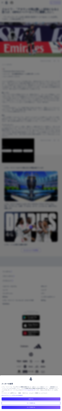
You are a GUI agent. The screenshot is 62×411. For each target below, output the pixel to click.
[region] (31, 393)
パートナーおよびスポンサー (29, 390)
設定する (31, 399)
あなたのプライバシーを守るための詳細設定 (12, 395)
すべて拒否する (31, 403)
